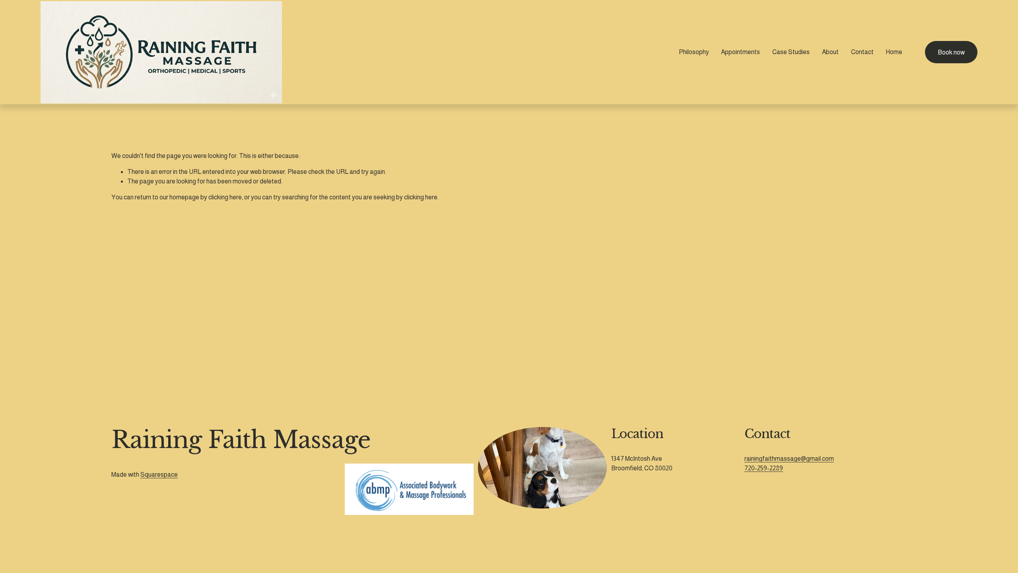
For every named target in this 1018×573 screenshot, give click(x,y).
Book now (951, 52)
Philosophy (694, 52)
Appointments (740, 52)
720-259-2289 (763, 468)
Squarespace (159, 474)
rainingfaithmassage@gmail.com (789, 458)
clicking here (225, 197)
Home (894, 52)
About (830, 52)
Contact (862, 52)
